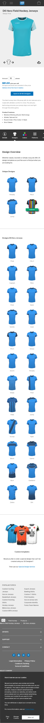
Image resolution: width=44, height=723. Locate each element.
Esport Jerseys (29, 589)
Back (39, 62)
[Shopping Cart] (39, 3)
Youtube (18, 655)
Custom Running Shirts (8, 601)
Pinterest (28, 655)
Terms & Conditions (22, 666)
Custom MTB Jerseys (10, 611)
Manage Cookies (16, 717)
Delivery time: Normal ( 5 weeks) (12, 88)
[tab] (4, 134)
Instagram (23, 655)
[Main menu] (11, 3)
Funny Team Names (31, 605)
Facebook (14, 655)
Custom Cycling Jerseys (8, 590)
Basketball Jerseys (9, 597)
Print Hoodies (29, 597)
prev (4, 62)
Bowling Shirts (29, 592)
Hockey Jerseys (8, 605)
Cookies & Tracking (22, 663)
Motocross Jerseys (9, 608)
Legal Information (15, 661)
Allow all (31, 717)
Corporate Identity (31, 602)
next (12, 62)
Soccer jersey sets (31, 600)
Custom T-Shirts (30, 594)
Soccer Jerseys (7, 594)
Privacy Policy (30, 661)
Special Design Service (27, 567)
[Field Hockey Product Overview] (4, 3)
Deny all (7, 717)
